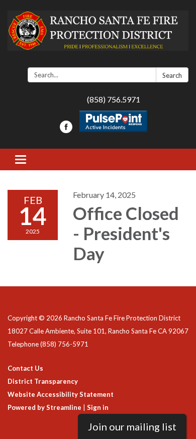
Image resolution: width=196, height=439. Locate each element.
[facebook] (66, 130)
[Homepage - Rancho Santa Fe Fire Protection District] (98, 36)
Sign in (98, 407)
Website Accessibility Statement (61, 394)
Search (172, 75)
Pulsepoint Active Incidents (113, 121)
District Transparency (43, 381)
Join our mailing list (132, 426)
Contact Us (25, 368)
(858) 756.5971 (113, 99)
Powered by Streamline (44, 407)
